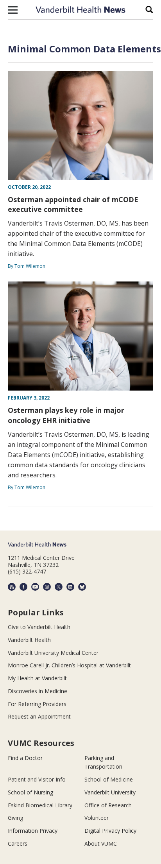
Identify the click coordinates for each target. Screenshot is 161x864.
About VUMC (100, 843)
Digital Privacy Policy (110, 830)
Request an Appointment (39, 716)
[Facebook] (23, 587)
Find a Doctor (25, 758)
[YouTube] (35, 587)
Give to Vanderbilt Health (39, 627)
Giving (15, 817)
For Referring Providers (37, 704)
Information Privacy (32, 830)
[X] (59, 587)
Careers (17, 843)
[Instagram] (47, 587)
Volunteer (96, 817)
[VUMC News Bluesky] (82, 587)
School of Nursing (30, 792)
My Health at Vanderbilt (37, 678)
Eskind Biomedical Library (40, 805)
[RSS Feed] (12, 587)
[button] (13, 10)
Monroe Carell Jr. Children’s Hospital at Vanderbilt (69, 665)
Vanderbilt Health (29, 640)
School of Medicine (108, 779)
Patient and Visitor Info (37, 779)
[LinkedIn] (70, 587)
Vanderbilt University (110, 792)
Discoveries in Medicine (37, 691)
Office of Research (108, 805)
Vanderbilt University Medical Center (53, 652)
